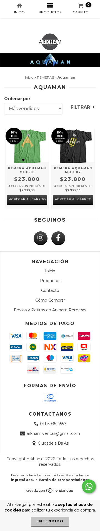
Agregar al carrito (27, 199)
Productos (50, 280)
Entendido (50, 521)
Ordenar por (17, 98)
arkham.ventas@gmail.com (53, 433)
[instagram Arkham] (41, 238)
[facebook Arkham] (58, 238)
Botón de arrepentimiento (64, 480)
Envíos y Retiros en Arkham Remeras (50, 309)
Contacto (50, 290)
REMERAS (45, 77)
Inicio (29, 77)
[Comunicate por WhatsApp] (89, 486)
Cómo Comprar (50, 300)
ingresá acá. (22, 480)
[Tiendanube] (50, 492)
